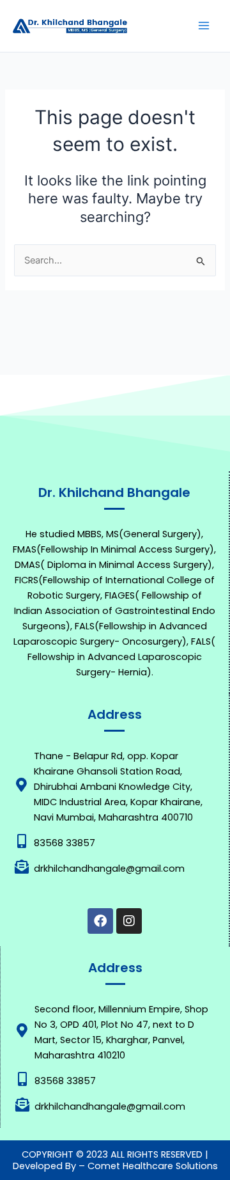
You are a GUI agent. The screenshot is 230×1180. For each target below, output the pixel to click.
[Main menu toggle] (203, 25)
